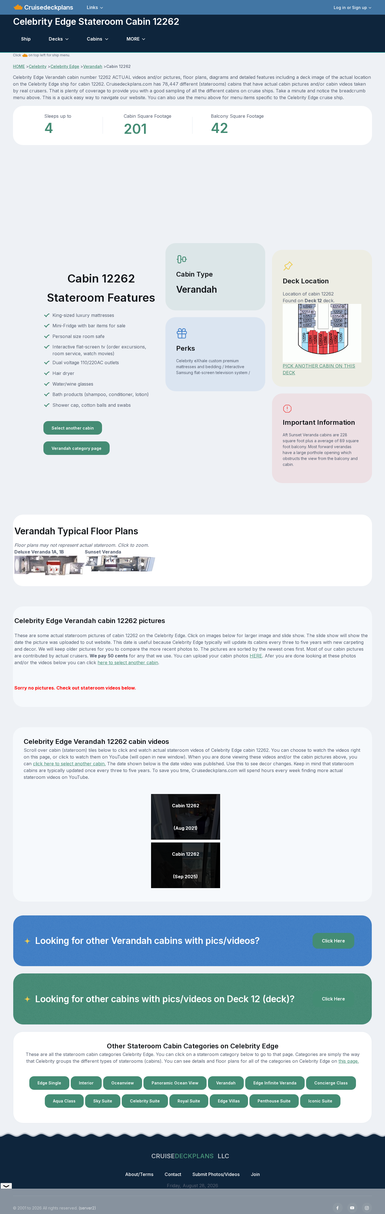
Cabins (94, 39)
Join (255, 1174)
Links (92, 7)
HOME (19, 66)
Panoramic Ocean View (175, 1082)
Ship (26, 39)
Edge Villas (229, 1101)
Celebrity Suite (145, 1101)
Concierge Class (331, 1082)
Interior (86, 1082)
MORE (133, 39)
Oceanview (122, 1082)
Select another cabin (73, 428)
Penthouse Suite (274, 1101)
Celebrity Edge (64, 66)
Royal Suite (189, 1101)
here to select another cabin (128, 662)
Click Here (333, 941)
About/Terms (139, 1174)
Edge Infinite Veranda (275, 1082)
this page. (348, 1061)
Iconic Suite (320, 1101)
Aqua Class (64, 1101)
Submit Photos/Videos (216, 1174)
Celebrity (38, 66)
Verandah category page (76, 448)
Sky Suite (102, 1101)
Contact (173, 1174)
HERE (256, 656)
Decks (56, 39)
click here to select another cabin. (69, 763)
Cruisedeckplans (48, 7)
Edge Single (49, 1082)
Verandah (92, 66)
